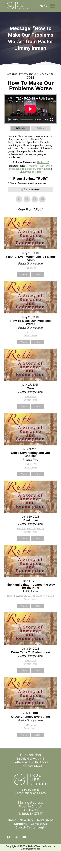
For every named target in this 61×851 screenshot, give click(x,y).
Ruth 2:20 (31, 528)
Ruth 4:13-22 (31, 725)
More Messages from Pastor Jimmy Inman (30, 167)
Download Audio (32, 171)
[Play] (9, 119)
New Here (27, 820)
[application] (30, 109)
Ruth (41, 165)
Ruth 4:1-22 (12, 596)
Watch (21, 128)
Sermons (20, 824)
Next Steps (45, 820)
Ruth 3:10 (21, 528)
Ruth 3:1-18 (24, 596)
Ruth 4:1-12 (30, 660)
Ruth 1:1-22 (30, 268)
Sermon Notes (32, 189)
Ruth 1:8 (40, 528)
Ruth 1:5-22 (30, 396)
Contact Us (39, 824)
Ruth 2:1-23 (30, 464)
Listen (42, 128)
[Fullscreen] (51, 119)
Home (12, 820)
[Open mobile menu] (53, 5)
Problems (32, 165)
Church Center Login (30, 827)
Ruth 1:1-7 (43, 162)
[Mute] (46, 119)
